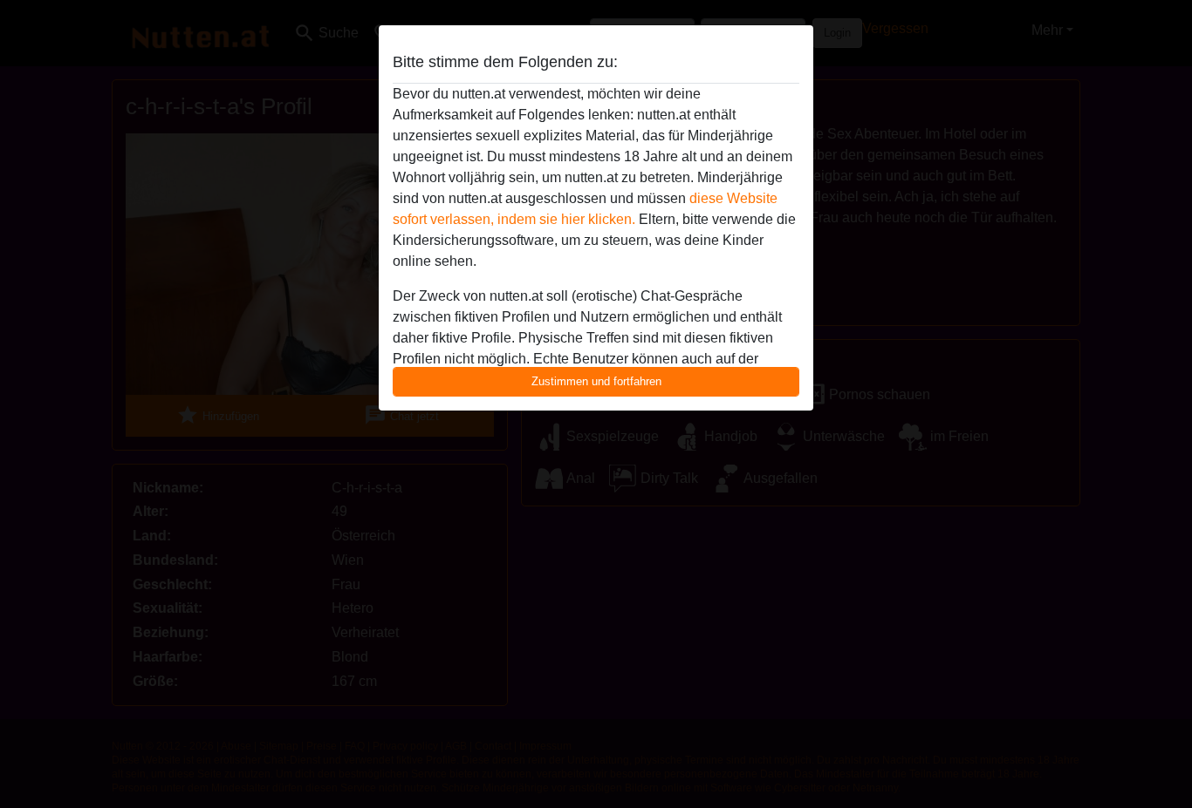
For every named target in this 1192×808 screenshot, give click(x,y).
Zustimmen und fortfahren (596, 381)
